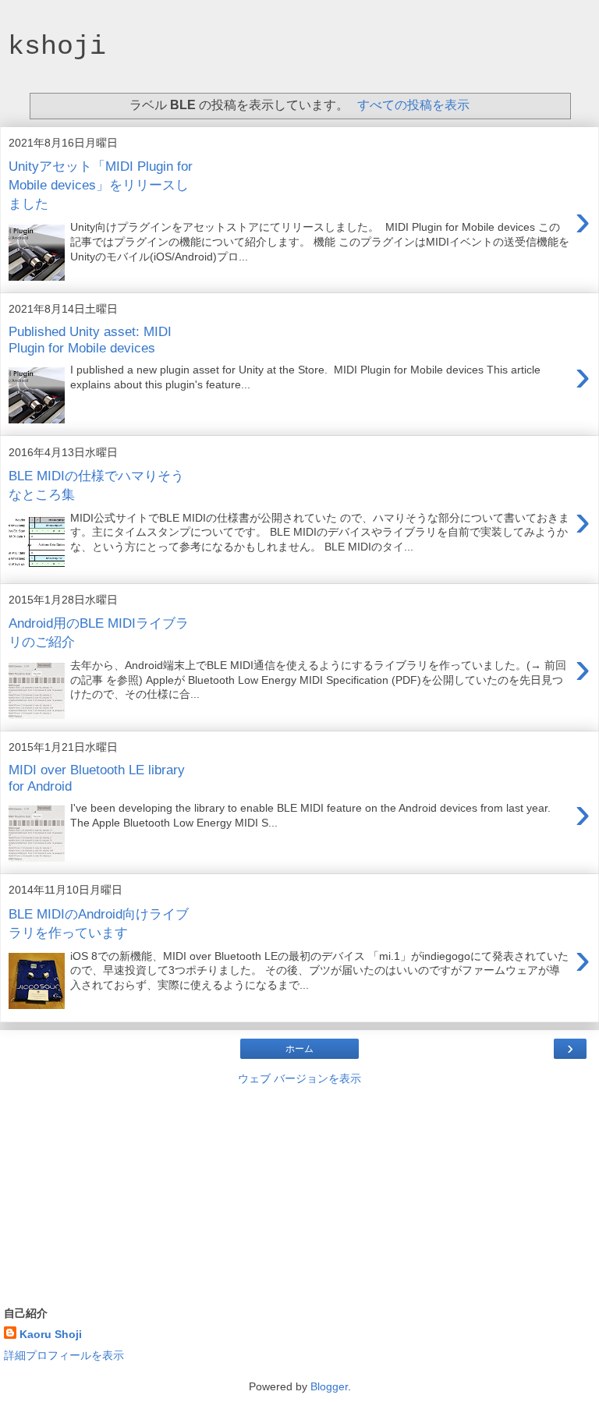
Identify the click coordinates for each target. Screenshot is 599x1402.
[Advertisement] (299, 1192)
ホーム (299, 1048)
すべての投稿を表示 (413, 105)
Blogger (329, 1386)
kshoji (57, 46)
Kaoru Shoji (50, 1334)
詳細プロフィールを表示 (64, 1355)
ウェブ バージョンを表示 (299, 1078)
